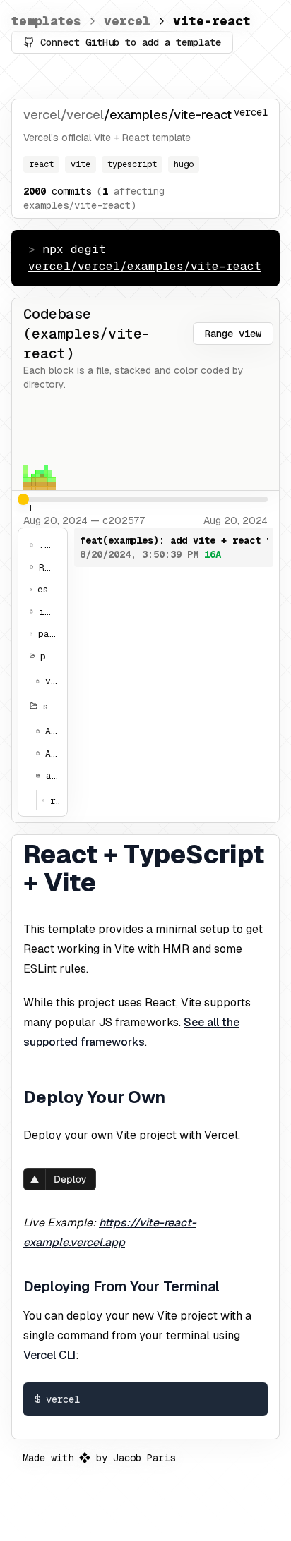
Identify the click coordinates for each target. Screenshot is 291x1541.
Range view (233, 333)
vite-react (212, 21)
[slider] (23, 499)
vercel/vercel (63, 114)
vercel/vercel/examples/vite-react (144, 266)
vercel (127, 21)
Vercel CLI (49, 1355)
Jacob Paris (144, 1457)
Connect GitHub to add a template (130, 42)
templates (46, 21)
